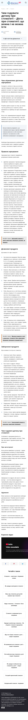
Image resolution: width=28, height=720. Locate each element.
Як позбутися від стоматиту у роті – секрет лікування (14, 655)
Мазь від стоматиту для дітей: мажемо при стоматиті (14, 594)
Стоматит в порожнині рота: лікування (14, 614)
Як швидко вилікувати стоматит (14, 586)
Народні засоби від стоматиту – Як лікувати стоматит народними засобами (14, 624)
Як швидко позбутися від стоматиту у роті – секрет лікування (14, 665)
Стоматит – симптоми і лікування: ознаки (14, 577)
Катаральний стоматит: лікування (14, 683)
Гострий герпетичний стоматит (14, 675)
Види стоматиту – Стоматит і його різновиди (14, 604)
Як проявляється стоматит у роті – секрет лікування (14, 645)
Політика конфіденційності (7, 694)
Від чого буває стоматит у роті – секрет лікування (14, 635)
